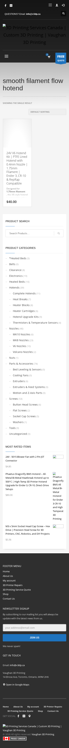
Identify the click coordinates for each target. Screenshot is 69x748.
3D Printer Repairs (12, 585)
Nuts (12, 357)
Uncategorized (18, 434)
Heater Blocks (21, 305)
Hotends (14, 287)
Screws (13, 398)
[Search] (58, 233)
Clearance (15, 270)
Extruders (19, 381)
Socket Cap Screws (24, 416)
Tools (12, 428)
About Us (8, 576)
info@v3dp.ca (33, 14)
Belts (12, 264)
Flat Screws (20, 410)
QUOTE (60, 58)
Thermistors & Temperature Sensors (35, 322)
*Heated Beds (17, 258)
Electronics (16, 276)
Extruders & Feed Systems (29, 387)
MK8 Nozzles (21, 340)
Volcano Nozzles (23, 352)
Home (6, 571)
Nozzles (14, 328)
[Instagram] (24, 716)
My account (9, 580)
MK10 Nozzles (21, 334)
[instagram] (11, 5)
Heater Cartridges (24, 311)
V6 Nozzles (19, 346)
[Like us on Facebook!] (18, 716)
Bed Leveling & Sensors (27, 369)
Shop (5, 594)
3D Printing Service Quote (17, 589)
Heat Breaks (20, 299)
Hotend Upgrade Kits (26, 317)
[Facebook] (5, 5)
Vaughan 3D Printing (43, 734)
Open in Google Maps (17, 684)
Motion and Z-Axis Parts (27, 393)
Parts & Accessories (21, 363)
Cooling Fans (21, 375)
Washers (18, 422)
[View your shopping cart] (49, 56)
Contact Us (9, 598)
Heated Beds (17, 281)
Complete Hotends (24, 293)
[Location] (29, 716)
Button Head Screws (25, 404)
